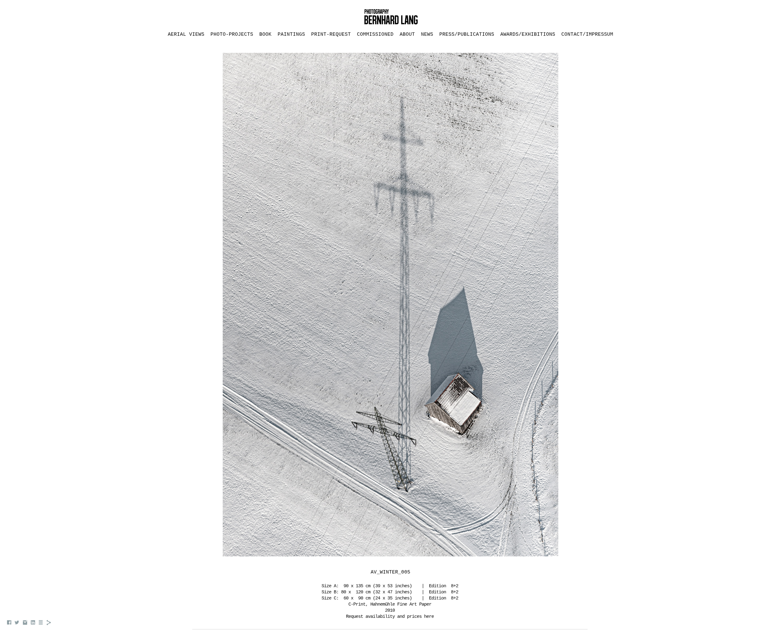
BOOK (265, 34)
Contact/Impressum (587, 34)
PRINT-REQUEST (331, 34)
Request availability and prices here (390, 616)
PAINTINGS (291, 34)
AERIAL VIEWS (186, 34)
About (407, 34)
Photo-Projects (232, 34)
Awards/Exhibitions (527, 34)
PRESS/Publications (466, 34)
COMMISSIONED (375, 34)
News (427, 34)
